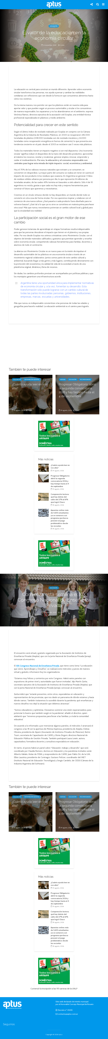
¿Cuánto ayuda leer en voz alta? (29, 386)
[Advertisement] (55, 77)
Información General (31, 379)
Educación (53, 26)
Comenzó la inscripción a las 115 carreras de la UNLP (54, 988)
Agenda (62, 379)
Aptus (60, 1034)
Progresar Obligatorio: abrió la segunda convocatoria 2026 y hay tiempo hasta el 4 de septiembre (77, 390)
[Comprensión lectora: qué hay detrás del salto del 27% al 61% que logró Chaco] (43, 497)
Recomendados (85, 379)
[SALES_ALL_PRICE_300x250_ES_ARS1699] (54, 433)
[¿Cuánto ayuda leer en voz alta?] (30, 394)
